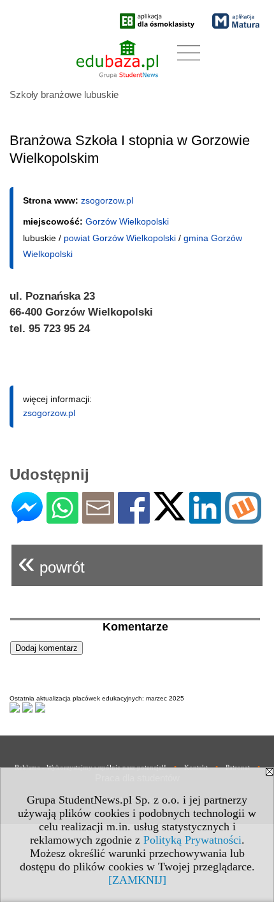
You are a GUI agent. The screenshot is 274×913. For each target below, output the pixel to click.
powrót (51, 562)
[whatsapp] (62, 518)
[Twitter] (169, 515)
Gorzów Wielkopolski (127, 221)
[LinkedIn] (205, 518)
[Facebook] (134, 518)
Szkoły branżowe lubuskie (64, 94)
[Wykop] (243, 518)
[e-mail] (98, 518)
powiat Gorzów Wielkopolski (120, 238)
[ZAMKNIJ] (137, 880)
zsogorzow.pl (107, 200)
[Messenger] (27, 518)
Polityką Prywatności (192, 839)
